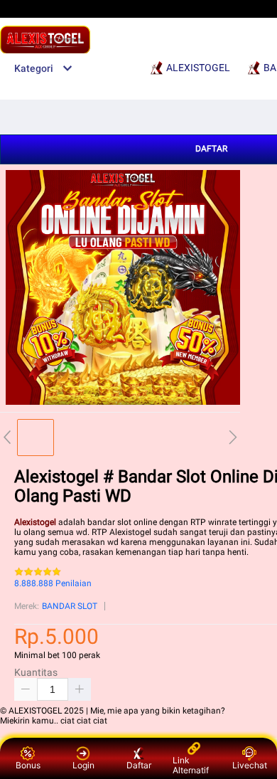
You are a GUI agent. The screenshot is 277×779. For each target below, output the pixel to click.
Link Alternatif (191, 765)
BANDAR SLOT (69, 606)
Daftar (138, 765)
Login (83, 765)
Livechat (249, 765)
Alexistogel (35, 522)
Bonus (28, 765)
